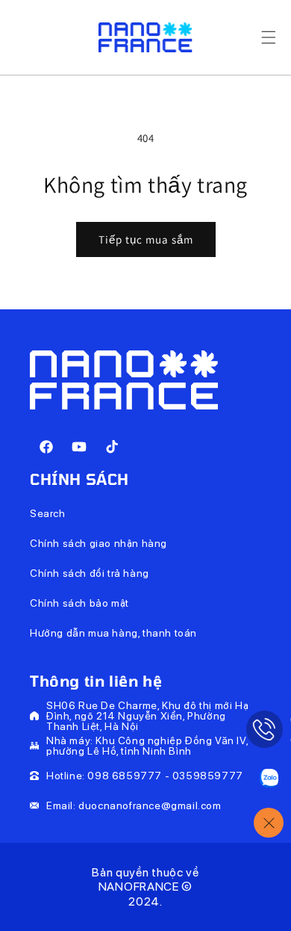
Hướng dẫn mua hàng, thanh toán (113, 633)
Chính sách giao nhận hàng (98, 543)
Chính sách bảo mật (79, 603)
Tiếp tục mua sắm (145, 239)
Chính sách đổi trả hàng (89, 573)
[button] (268, 37)
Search (48, 513)
